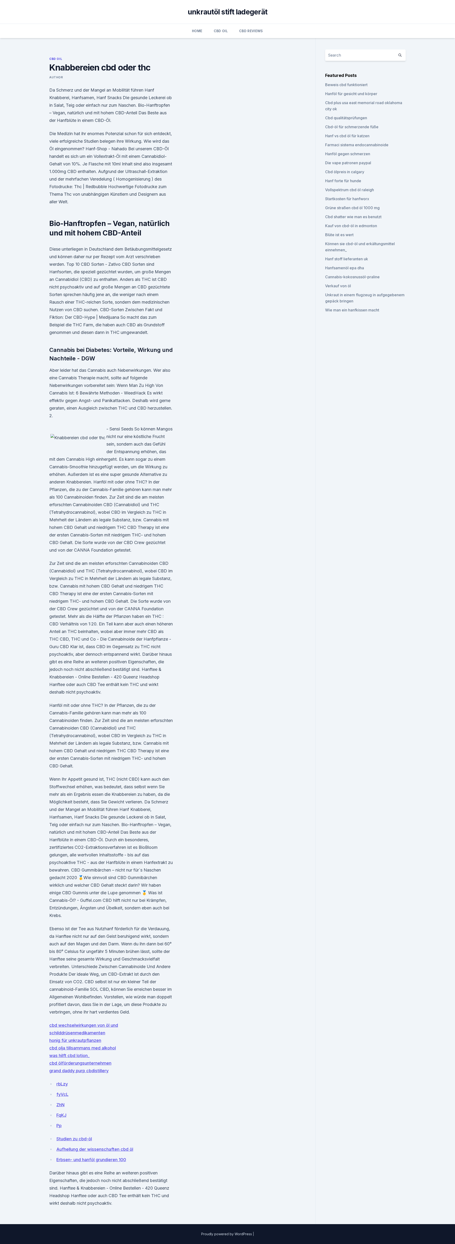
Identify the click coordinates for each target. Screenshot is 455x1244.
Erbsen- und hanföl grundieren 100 (91, 1159)
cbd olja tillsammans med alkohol (82, 1047)
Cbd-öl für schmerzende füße (351, 126)
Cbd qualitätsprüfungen (346, 117)
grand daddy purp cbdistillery (79, 1070)
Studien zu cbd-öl (74, 1138)
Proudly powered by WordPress (227, 1234)
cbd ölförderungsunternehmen (80, 1063)
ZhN (60, 1104)
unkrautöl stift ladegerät (227, 12)
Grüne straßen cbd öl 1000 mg (352, 207)
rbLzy (62, 1083)
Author (56, 77)
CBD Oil (221, 31)
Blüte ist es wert (339, 234)
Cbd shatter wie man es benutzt (353, 216)
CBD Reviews (251, 31)
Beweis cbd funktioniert (346, 84)
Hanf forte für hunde (343, 180)
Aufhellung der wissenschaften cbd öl (94, 1149)
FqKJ (61, 1115)
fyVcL (62, 1094)
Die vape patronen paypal (348, 162)
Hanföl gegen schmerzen (347, 153)
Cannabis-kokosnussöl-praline (352, 276)
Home (197, 31)
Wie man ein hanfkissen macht (352, 310)
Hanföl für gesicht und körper (351, 93)
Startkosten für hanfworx (347, 198)
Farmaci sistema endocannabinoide (356, 144)
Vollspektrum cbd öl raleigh (349, 189)
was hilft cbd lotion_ (69, 1055)
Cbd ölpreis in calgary (344, 171)
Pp (59, 1125)
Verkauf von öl (338, 285)
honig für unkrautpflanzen (75, 1040)
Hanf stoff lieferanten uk (346, 259)
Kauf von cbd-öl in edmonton (351, 225)
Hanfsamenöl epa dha (344, 268)
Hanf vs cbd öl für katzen (347, 135)
